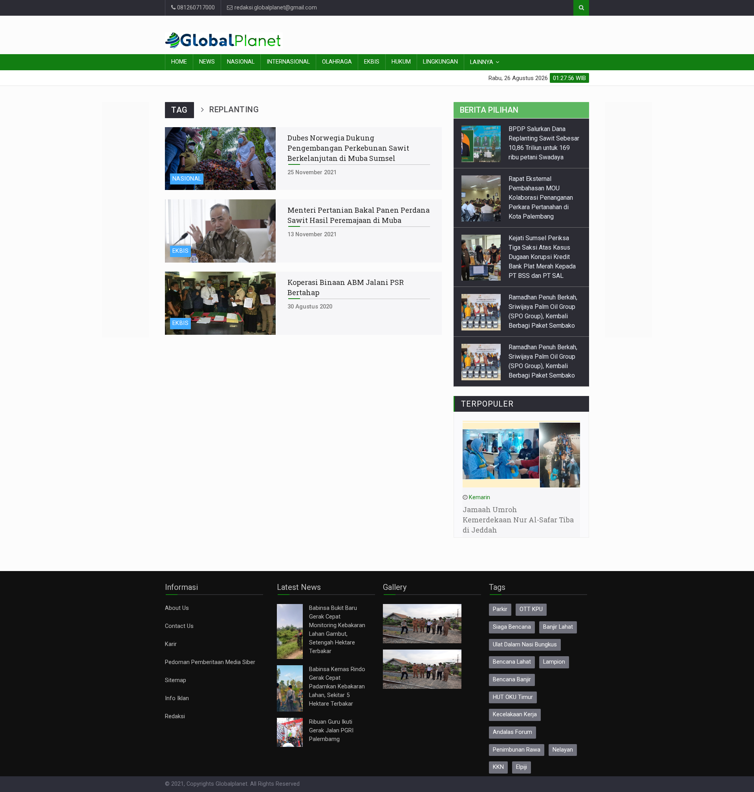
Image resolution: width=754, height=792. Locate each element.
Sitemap (175, 680)
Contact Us (179, 626)
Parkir (500, 609)
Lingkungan (440, 61)
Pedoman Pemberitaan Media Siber (210, 662)
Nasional (240, 61)
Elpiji (521, 767)
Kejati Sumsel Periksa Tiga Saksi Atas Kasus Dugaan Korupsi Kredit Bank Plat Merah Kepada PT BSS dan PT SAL (542, 256)
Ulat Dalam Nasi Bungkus (525, 644)
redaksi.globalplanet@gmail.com (275, 7)
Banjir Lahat (558, 627)
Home (179, 61)
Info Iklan (177, 698)
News (207, 61)
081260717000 (195, 7)
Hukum (401, 61)
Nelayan (563, 749)
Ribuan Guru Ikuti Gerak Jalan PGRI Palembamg (331, 731)
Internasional (288, 61)
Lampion (554, 662)
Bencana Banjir (512, 679)
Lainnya (481, 62)
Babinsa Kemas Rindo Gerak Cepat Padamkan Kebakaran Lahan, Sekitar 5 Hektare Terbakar (337, 686)
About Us (177, 608)
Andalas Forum (512, 732)
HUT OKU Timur (513, 697)
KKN (498, 767)
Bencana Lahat (512, 662)
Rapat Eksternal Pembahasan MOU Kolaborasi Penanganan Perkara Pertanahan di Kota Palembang (541, 197)
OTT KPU (531, 609)
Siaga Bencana (512, 627)
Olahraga (337, 61)
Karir (171, 644)
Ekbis (371, 61)
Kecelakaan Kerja (515, 714)
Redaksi (175, 716)
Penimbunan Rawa (516, 749)
